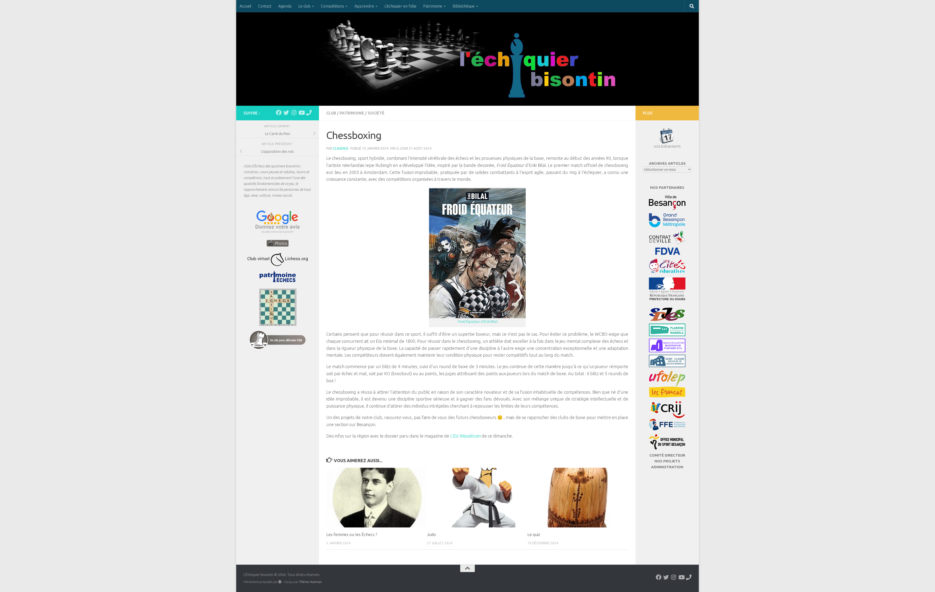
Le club (304, 6)
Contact (264, 6)
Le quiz (533, 534)
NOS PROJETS (667, 461)
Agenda (284, 6)
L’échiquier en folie (400, 6)
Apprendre (364, 6)
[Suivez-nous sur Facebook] (278, 112)
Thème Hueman (310, 581)
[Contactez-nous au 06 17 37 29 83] (309, 112)
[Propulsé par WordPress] (279, 581)
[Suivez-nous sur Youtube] (301, 112)
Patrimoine (432, 6)
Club (331, 113)
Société (376, 113)
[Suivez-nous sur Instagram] (294, 112)
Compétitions (332, 6)
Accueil (245, 6)
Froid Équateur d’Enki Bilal (477, 321)
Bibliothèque (464, 6)
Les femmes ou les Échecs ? (351, 534)
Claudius (340, 148)
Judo (431, 534)
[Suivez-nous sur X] (286, 112)
